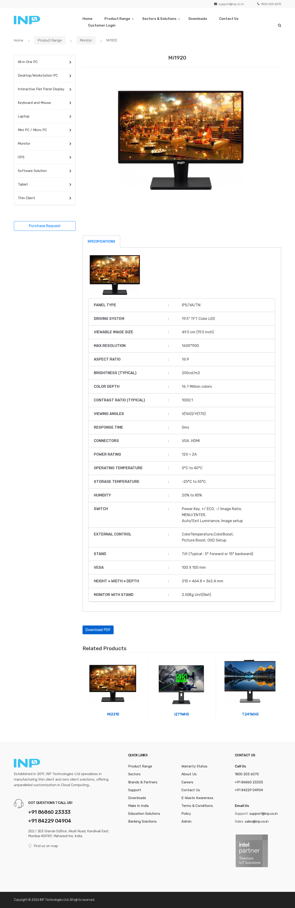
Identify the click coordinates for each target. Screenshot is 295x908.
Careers (187, 782)
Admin (186, 821)
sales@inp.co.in (256, 821)
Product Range (117, 19)
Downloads (198, 19)
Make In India (138, 806)
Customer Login (101, 25)
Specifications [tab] (101, 241)
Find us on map (46, 846)
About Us (189, 774)
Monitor (86, 40)
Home (87, 19)
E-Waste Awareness (197, 798)
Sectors (134, 774)
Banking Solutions (142, 821)
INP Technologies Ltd (54, 900)
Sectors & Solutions (159, 19)
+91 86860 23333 (49, 812)
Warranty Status (194, 766)
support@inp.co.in (231, 4)
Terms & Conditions (197, 806)
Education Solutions (144, 814)
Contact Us (229, 19)
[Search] (279, 25)
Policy (186, 814)
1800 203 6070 (271, 4)
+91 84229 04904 (49, 821)
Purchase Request (45, 226)
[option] (182, 142)
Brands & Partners (142, 782)
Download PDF (98, 630)
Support (134, 790)
